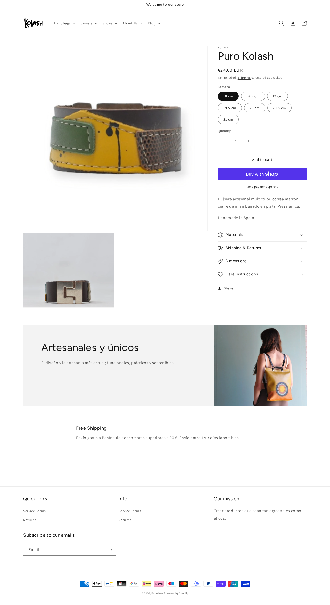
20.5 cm (279, 107)
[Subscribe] (110, 550)
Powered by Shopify (176, 593)
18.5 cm (253, 96)
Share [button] (228, 288)
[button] (64, 23)
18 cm (228, 96)
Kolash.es (157, 593)
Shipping (244, 77)
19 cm (278, 96)
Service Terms (34, 511)
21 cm (228, 119)
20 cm (255, 107)
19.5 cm (229, 107)
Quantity (224, 131)
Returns (29, 520)
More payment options (262, 186)
